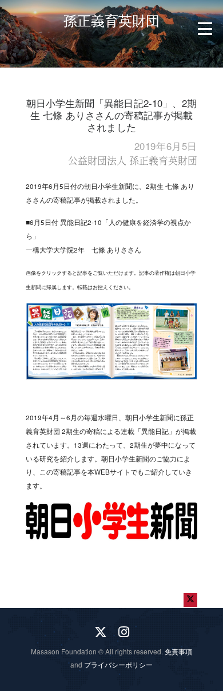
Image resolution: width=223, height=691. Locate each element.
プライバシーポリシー (118, 664)
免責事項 (178, 651)
